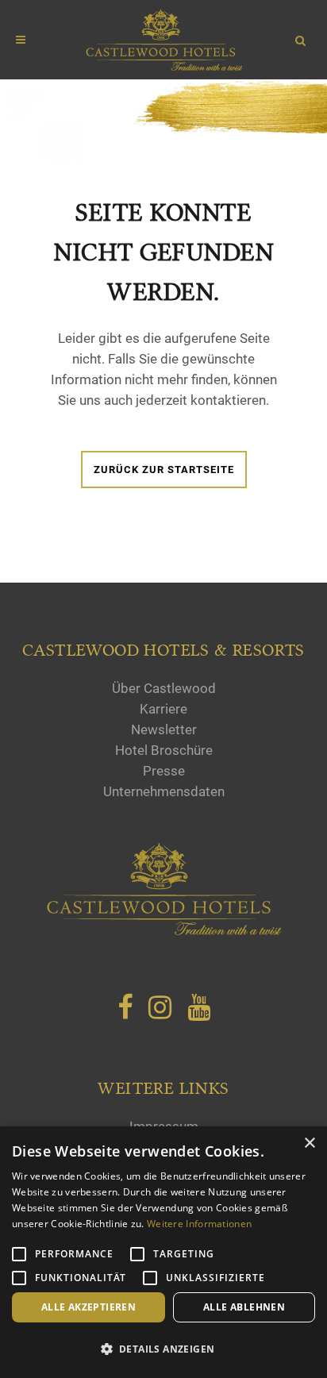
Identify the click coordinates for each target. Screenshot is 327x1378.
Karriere (163, 709)
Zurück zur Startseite (164, 469)
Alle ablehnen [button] (244, 1307)
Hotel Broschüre (164, 750)
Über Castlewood (164, 688)
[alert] (163, 1252)
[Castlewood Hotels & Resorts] (163, 932)
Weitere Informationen (199, 1223)
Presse (164, 771)
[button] (163, 1349)
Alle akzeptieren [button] (88, 1307)
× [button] (309, 1143)
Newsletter (164, 729)
